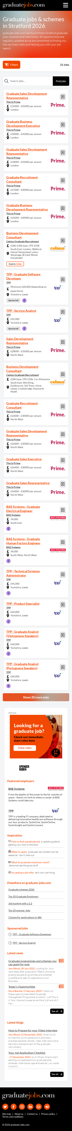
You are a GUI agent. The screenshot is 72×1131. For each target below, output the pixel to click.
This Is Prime (13, 101)
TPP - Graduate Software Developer (32, 934)
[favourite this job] (63, 96)
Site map (6, 1114)
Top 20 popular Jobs (19, 910)
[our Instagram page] (22, 1107)
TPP (8, 282)
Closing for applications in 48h (25, 917)
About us (19, 1114)
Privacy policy (48, 1114)
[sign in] (47, 1107)
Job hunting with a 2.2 (20, 903)
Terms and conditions (12, 1116)
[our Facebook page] (14, 1107)
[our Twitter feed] (5, 1107)
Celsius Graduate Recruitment (22, 241)
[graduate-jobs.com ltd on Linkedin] (30, 1107)
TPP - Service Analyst (24, 942)
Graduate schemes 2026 (21, 889)
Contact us (32, 1114)
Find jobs (61, 81)
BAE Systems (13, 514)
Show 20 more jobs (36, 697)
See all (55, 1011)
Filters (14, 64)
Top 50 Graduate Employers (23, 896)
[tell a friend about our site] (39, 1107)
